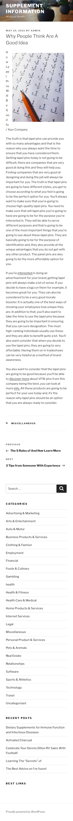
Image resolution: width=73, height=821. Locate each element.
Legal (9, 624)
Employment (15, 553)
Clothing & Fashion (19, 545)
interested (25, 273)
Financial (12, 560)
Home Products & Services (24, 608)
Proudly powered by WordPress (25, 811)
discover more (19, 379)
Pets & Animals (16, 648)
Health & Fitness (17, 592)
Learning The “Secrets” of (23, 761)
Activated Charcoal (19, 740)
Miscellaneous (23, 423)
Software (12, 671)
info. (17, 388)
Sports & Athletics (18, 679)
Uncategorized (16, 703)
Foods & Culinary (17, 568)
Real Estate (13, 656)
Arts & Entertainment (21, 521)
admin (35, 30)
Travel (10, 695)
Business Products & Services (26, 537)
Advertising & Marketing (23, 513)
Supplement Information (25, 8)
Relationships (15, 663)
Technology (14, 687)
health (10, 584)
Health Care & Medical (21, 600)
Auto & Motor (15, 529)
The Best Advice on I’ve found (26, 768)
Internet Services (18, 616)
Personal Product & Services (25, 640)
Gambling (12, 576)
